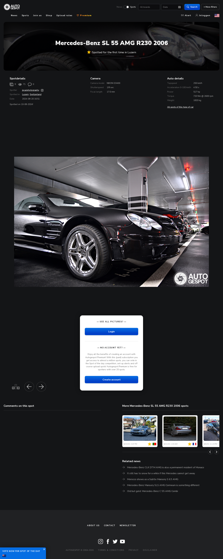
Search (194, 6)
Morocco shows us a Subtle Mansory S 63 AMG (152, 479)
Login (111, 331)
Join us (37, 15)
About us (93, 525)
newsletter (128, 525)
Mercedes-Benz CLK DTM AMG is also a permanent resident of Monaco (165, 467)
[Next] (216, 452)
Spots (133, 7)
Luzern (25, 94)
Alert (188, 15)
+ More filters (210, 6)
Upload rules (64, 15)
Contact (109, 525)
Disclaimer (150, 550)
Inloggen (204, 15)
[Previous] (210, 452)
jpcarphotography (30, 90)
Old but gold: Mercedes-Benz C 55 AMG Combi (152, 491)
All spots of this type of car (180, 107)
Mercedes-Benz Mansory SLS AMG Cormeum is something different (163, 485)
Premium (85, 15)
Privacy (134, 550)
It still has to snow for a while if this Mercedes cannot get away (161, 473)
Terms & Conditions (111, 550)
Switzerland (35, 94)
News (119, 7)
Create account (112, 379)
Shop (49, 15)
